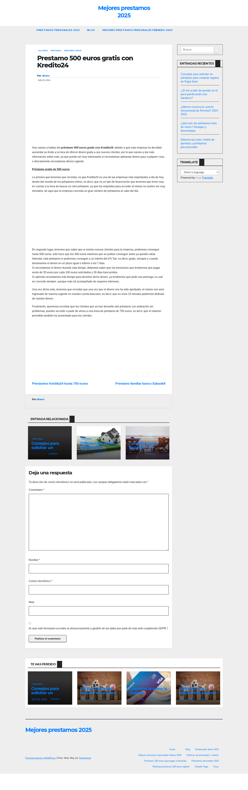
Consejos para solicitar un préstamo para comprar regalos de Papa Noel (200, 78)
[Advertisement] (98, 118)
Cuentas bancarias (140, 684)
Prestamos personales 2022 (58, 30)
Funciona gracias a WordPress (40, 758)
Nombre (34, 559)
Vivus (216, 766)
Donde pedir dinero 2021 (207, 749)
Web (31, 602)
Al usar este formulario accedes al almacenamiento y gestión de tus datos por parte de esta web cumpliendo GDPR (98, 628)
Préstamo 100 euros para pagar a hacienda (165, 761)
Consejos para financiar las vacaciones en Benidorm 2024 (144, 449)
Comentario (36, 489)
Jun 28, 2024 (187, 699)
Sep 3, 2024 (137, 699)
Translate (207, 177)
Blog (91, 30)
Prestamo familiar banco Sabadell (140, 383)
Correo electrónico (40, 581)
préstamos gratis (72, 51)
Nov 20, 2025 (88, 699)
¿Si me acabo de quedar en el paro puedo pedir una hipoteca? (199, 94)
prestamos (56, 51)
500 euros (43, 51)
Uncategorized (89, 684)
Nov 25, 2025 (39, 699)
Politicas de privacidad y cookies (203, 755)
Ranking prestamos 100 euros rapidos (171, 766)
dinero (46, 75)
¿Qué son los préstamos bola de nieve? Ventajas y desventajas (199, 127)
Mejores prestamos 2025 (58, 729)
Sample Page (201, 766)
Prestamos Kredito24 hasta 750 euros (60, 383)
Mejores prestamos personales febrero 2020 (137, 30)
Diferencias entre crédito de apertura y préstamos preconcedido (198, 143)
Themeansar (85, 758)
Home (172, 749)
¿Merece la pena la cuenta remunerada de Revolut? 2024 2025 (199, 110)
